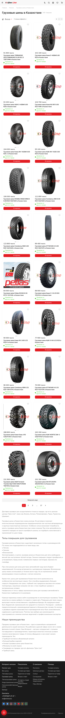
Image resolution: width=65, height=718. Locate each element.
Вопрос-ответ (22, 677)
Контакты (36, 668)
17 (41, 505)
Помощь (51, 664)
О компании (37, 664)
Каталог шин (6, 668)
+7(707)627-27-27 (8, 696)
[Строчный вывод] (59, 19)
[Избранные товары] (57, 2)
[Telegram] (15, 703)
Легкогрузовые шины (9, 680)
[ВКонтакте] (3, 703)
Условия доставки (24, 671)
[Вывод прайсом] (61, 19)
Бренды (4, 690)
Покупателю (22, 664)
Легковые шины (7, 674)
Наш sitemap (37, 684)
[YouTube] (18, 703)
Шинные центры (38, 671)
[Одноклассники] (22, 703)
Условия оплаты (23, 668)
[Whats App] (26, 703)
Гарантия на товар (24, 674)
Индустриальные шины (10, 682)
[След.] (45, 505)
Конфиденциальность (48, 713)
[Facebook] (7, 703)
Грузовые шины (7, 677)
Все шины (5, 671)
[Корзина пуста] (62, 2)
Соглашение (37, 677)
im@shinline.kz (7, 699)
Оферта (60, 713)
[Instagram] (11, 703)
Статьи (35, 674)
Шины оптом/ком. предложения (39, 680)
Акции (20, 686)
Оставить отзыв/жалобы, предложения (23, 682)
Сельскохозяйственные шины (10, 686)
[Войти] (53, 2)
